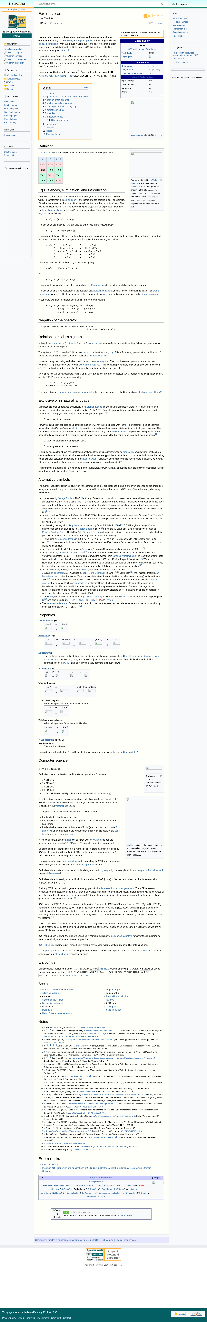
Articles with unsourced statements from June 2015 (73, 1240)
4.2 (53, 1045)
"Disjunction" (81, 1046)
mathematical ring (98, 355)
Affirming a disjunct (51, 993)
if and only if (72, 200)
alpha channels (62, 954)
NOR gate (56, 1193)
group (110, 352)
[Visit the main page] (17, 21)
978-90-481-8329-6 (89, 1036)
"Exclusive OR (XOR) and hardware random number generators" (108, 1146)
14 (72, 555)
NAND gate (65, 1185)
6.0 (47, 1057)
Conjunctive (127, 69)
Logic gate (127, 57)
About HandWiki (26, 1318)
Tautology (92, 1181)
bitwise (121, 596)
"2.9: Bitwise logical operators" (101, 1137)
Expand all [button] (9, 155)
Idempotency (44, 668)
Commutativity (45, 620)
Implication (103, 1185)
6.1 (50, 1057)
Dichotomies (107, 1240)
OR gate (140, 1185)
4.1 (50, 1045)
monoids (87, 352)
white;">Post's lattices (142, 77)
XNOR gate (119, 1189)
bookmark (158, 15)
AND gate (142, 1193)
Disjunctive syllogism (52, 1003)
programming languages (92, 596)
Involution (47, 1010)
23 (52, 917)
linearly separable (85, 864)
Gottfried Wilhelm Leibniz (125, 556)
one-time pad (138, 870)
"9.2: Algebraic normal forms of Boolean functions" (87, 1039)
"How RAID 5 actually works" (85, 1149)
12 (140, 548)
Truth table (127, 53)
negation (42, 213)
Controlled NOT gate (52, 1000)
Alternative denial (50, 1185)
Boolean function (67, 392)
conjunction (71, 343)
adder (68, 840)
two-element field (89, 365)
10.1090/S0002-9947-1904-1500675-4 (86, 1113)
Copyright (56, 1318)
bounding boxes (139, 950)
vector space (61, 806)
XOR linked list (113, 1010)
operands (48, 59)
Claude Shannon (67, 552)
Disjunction (131, 1185)
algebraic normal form (149, 392)
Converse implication (84, 1185)
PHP (98, 600)
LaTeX (105, 969)
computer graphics (50, 950)
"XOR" (83, 1027)
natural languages (93, 407)
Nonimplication (73, 1193)
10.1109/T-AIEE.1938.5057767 (87, 1107)
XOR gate (98, 840)
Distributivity (44, 653)
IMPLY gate (115, 1185)
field (61, 663)
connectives (81, 583)
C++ (68, 600)
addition (124, 752)
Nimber (130, 845)
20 (45, 599)
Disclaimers (43, 1318)
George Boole (65, 498)
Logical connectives (101, 1177)
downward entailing (122, 431)
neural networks (76, 861)
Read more (126, 1215)
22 (74, 898)
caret (50, 596)
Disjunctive (127, 66)
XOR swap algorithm (121, 936)
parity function (66, 834)
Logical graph (113, 989)
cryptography (107, 870)
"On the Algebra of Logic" (78, 1076)
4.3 (55, 1045)
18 (131, 572)
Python (109, 600)
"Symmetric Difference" (73, 1143)
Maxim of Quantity (90, 459)
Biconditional (107, 1189)
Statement (135, 1189)
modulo (132, 752)
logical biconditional (48, 44)
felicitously (77, 428)
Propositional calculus (117, 996)
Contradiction (92, 1196)
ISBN (78, 1036)
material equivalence (149, 294)
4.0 (47, 1045)
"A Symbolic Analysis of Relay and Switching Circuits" (90, 1104)
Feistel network (155, 870)
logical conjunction (51, 210)
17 (127, 569)
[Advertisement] (17, 213)
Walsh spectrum (46, 740)
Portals (16, 36)
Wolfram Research (97, 1027)
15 (141, 558)
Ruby (92, 600)
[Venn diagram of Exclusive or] (142, 49)
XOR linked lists (46, 945)
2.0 (47, 1030)
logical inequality (64, 40)
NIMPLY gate (87, 1193)
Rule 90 (110, 1000)
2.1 (50, 1030)
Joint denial (46, 1193)
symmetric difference (57, 603)
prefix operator (56, 573)
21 (81, 606)
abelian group (102, 361)
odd (64, 50)
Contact (67, 1318)
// (43, 76)
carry (107, 793)
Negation (55, 1189)
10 (121, 525)
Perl (86, 600)
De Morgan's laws (97, 285)
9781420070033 (56, 1043)
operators (56, 343)
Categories (40, 1240)
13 (85, 552)
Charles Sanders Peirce (54, 532)
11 (47, 541)
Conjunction (131, 1193)
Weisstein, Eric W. (54, 1143)
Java (81, 600)
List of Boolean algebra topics (57, 1013)
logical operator (85, 40)
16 (141, 565)
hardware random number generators (115, 888)
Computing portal (16, 9)
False (100, 1196)
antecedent (106, 294)
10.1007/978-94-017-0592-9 (60, 1036)
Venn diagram (137, 135)
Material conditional (52, 989)
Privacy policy (9, 1318)
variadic (134, 186)
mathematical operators (76, 975)
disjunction (92, 343)
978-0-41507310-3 (133, 1131)
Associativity (44, 636)
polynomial (86, 392)
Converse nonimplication (110, 1193)
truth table (48, 152)
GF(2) (67, 663)
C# (73, 600)
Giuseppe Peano (91, 532)
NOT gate (65, 1189)
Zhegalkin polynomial (132, 73)
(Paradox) (69, 989)
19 (48, 579)
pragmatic (128, 452)
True (99, 1181)
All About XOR (49, 1164)
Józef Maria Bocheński (94, 573)
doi (45, 1036)
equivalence (76, 525)
